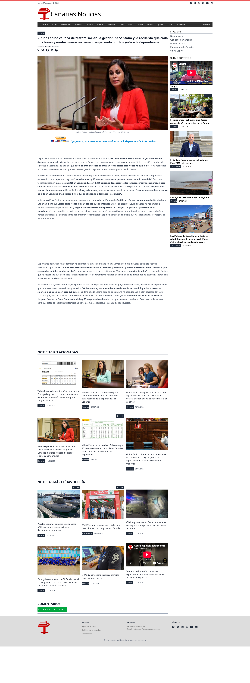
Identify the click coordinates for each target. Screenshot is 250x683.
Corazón (140, 24)
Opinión (160, 24)
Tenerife (174, 201)
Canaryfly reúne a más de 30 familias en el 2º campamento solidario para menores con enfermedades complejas (58, 582)
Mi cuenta (180, 24)
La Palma (174, 127)
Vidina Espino (177, 50)
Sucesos (150, 24)
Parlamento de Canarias (182, 47)
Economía (78, 24)
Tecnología (111, 24)
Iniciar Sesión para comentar (52, 609)
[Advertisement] (103, 241)
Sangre (174, 86)
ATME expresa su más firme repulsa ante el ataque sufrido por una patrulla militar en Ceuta (146, 525)
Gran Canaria (87, 533)
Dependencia (176, 36)
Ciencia (100, 24)
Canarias (43, 24)
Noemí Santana (177, 43)
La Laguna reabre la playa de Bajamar (190, 197)
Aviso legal (87, 633)
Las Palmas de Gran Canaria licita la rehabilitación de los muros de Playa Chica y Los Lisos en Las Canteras (189, 239)
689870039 (140, 626)
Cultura (121, 24)
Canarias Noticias (44, 46)
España (54, 24)
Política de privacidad (91, 630)
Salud (130, 24)
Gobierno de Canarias (181, 39)
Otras (169, 24)
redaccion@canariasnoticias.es (146, 629)
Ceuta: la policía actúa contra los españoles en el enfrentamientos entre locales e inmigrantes (145, 574)
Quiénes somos (89, 626)
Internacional (66, 24)
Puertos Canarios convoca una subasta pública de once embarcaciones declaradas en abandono (57, 527)
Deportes (89, 24)
